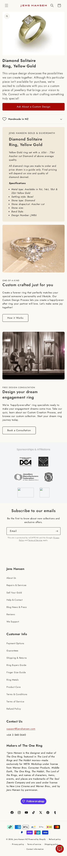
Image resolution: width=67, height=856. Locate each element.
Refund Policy (14, 708)
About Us (11, 578)
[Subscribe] (56, 531)
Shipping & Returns (17, 657)
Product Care (13, 687)
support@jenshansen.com (21, 728)
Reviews (11, 614)
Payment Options (15, 643)
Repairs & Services (17, 585)
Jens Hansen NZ (21, 839)
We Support (13, 621)
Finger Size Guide (16, 672)
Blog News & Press (17, 607)
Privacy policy (18, 844)
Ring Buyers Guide (16, 665)
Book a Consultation (19, 430)
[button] (6, 5)
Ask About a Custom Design (33, 106)
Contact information (35, 849)
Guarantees (12, 650)
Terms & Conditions (17, 694)
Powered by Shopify (37, 839)
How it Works (15, 318)
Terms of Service (35, 540)
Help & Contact (14, 599)
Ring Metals (13, 679)
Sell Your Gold (14, 592)
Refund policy (55, 839)
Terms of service (34, 844)
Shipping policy (51, 844)
